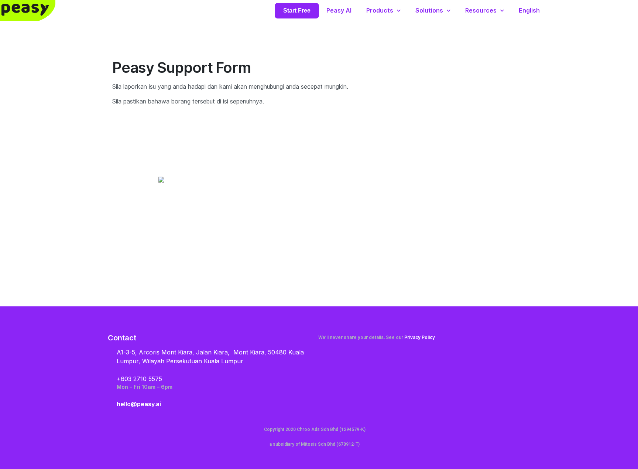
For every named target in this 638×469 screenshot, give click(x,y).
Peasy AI (338, 10)
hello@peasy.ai (139, 404)
